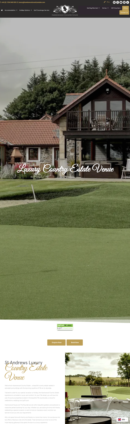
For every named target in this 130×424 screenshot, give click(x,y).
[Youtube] (121, 2)
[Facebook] (114, 2)
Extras (104, 8)
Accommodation (10, 10)
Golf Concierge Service (41, 10)
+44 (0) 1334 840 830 (8, 2)
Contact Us (124, 12)
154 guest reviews (68, 328)
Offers (125, 8)
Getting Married (92, 8)
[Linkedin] (124, 2)
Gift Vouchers (115, 8)
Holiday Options (24, 10)
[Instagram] (117, 2)
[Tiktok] (127, 2)
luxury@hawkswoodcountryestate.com (32, 2)
